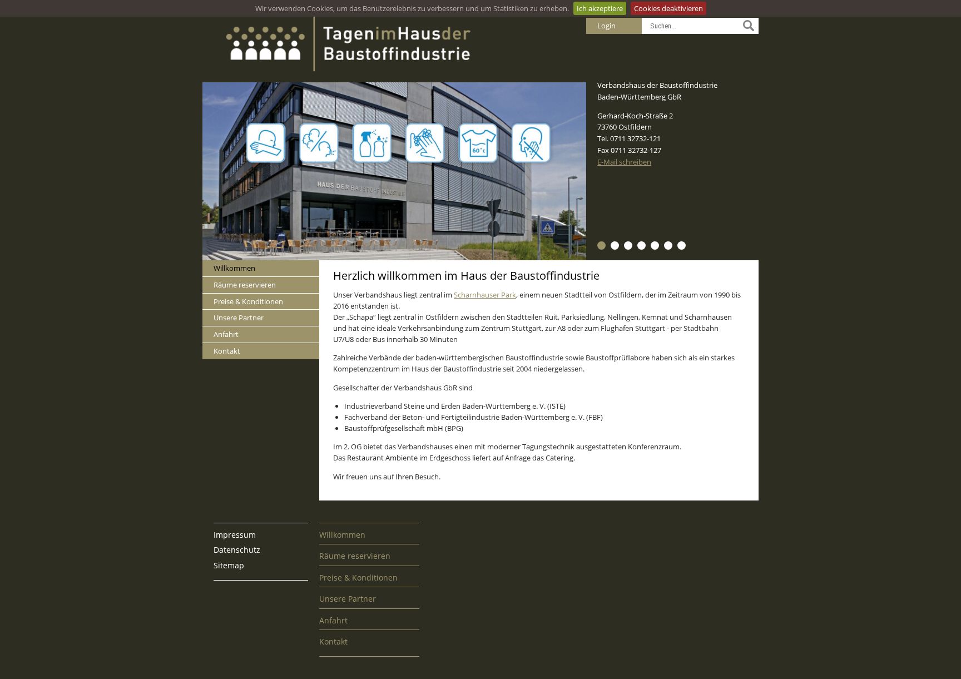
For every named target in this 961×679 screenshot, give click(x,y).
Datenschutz (237, 549)
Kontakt (227, 351)
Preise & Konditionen (248, 301)
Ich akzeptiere (600, 8)
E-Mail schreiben (624, 162)
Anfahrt (226, 334)
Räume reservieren (245, 285)
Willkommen (234, 268)
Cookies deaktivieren (668, 8)
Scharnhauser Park (485, 295)
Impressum (235, 534)
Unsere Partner (239, 318)
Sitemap (229, 565)
